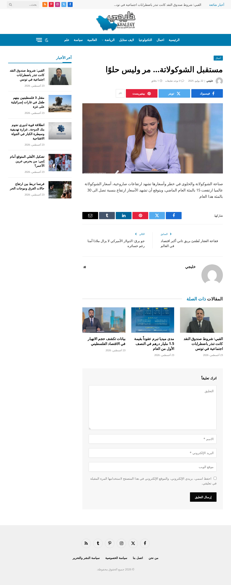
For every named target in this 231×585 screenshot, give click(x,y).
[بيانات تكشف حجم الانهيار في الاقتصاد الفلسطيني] (103, 320)
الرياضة (110, 40)
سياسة (78, 40)
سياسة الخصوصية (116, 558)
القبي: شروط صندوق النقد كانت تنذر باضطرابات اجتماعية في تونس (156, 5)
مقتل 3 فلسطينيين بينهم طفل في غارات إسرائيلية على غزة (27, 102)
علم (66, 40)
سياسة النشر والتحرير (86, 558)
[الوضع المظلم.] (46, 40)
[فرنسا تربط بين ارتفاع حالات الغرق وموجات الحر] (60, 189)
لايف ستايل (126, 40)
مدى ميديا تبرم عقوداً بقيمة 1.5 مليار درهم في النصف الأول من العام (154, 343)
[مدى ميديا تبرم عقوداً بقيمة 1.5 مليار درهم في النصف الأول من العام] (152, 320)
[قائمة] (39, 40)
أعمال (218, 58)
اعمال (160, 40)
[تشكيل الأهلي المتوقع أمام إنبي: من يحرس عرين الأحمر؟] (60, 162)
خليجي (209, 80)
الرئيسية (174, 40)
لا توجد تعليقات (172, 80)
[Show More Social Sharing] (120, 93)
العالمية (92, 40)
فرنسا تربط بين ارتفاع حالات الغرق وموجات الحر (27, 186)
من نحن (153, 558)
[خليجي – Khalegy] (115, 21)
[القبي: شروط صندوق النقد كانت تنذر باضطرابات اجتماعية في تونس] (201, 320)
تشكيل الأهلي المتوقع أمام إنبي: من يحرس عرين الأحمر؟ (27, 161)
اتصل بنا (138, 558)
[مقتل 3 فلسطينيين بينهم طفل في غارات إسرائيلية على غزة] (60, 103)
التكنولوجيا (145, 40)
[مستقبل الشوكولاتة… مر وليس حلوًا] (152, 138)
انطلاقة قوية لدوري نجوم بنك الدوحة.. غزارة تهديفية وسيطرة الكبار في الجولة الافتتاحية (27, 131)
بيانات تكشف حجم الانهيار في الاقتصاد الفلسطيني (106, 341)
